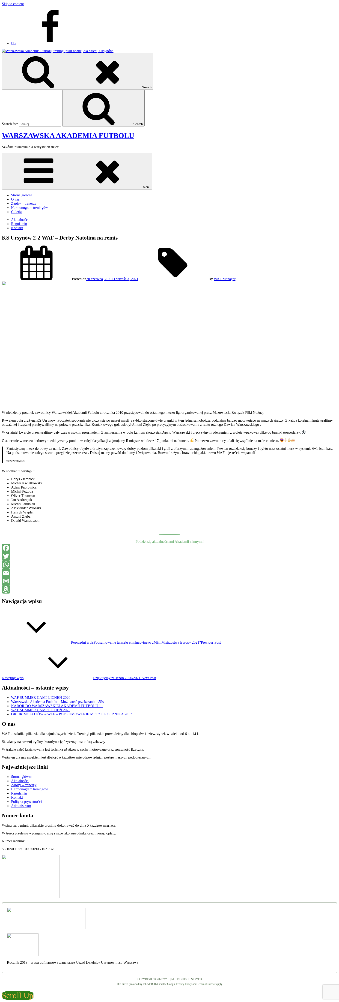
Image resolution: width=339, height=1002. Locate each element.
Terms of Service (206, 984)
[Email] (169, 573)
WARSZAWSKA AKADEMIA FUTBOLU (68, 135)
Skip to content (13, 4)
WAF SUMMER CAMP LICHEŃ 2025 (40, 710)
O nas (15, 199)
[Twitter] (169, 556)
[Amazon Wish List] (169, 589)
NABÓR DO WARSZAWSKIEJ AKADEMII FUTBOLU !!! (57, 706)
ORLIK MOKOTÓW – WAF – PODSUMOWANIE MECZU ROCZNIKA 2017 (71, 714)
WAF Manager (224, 279)
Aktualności (20, 220)
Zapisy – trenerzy (23, 203)
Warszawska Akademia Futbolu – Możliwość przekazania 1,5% (57, 702)
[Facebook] (169, 548)
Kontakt (17, 228)
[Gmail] (169, 581)
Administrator (21, 806)
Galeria (16, 212)
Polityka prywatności (26, 802)
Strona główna (21, 195)
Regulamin (19, 224)
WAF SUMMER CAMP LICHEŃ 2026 (40, 697)
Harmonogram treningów (29, 208)
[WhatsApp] (169, 564)
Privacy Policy (184, 984)
